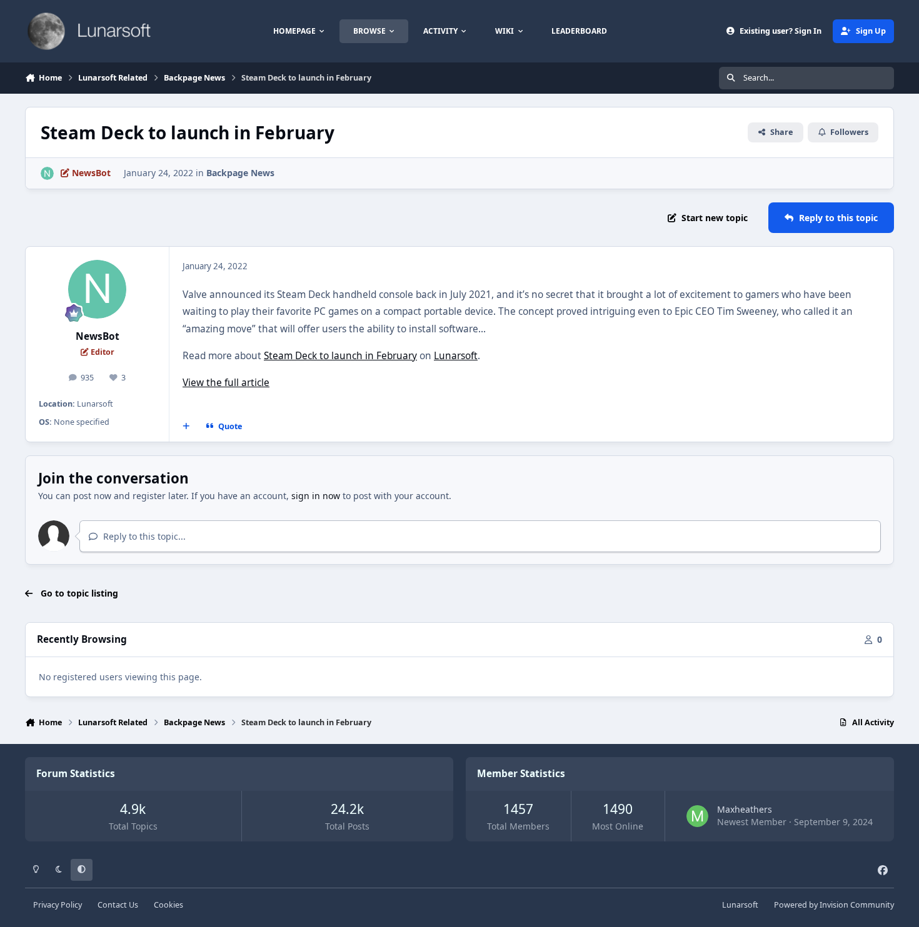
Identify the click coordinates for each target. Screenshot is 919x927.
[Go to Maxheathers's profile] (697, 816)
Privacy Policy (57, 905)
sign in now (315, 496)
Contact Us (118, 905)
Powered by (834, 905)
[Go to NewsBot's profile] (47, 173)
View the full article (226, 382)
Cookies (168, 905)
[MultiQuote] (186, 426)
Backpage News (240, 173)
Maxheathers (744, 809)
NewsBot (97, 336)
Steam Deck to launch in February (340, 355)
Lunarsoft (456, 355)
